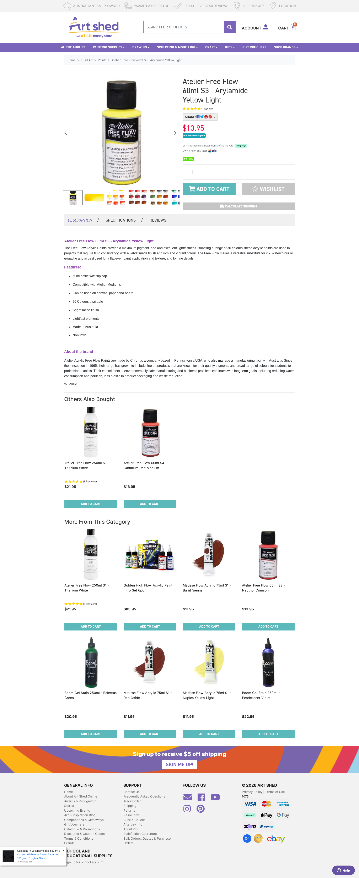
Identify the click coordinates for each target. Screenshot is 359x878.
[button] (219, 108)
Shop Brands (284, 47)
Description (83, 220)
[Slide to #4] (159, 197)
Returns (129, 810)
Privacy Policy (252, 792)
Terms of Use (275, 792)
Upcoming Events (77, 810)
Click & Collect (134, 820)
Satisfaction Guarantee (140, 834)
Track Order (132, 801)
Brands (69, 843)
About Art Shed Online (80, 796)
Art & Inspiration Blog (80, 815)
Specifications (124, 220)
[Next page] (175, 133)
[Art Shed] (94, 27)
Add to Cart (212, 189)
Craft (210, 47)
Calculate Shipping (240, 206)
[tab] (83, 220)
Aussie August (73, 47)
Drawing (139, 47)
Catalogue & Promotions (82, 829)
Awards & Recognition (80, 801)
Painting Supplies (107, 47)
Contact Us (131, 792)
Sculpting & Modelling (176, 47)
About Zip (130, 829)
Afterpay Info (132, 824)
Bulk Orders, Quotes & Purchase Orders (147, 841)
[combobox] (189, 27)
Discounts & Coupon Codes (84, 834)
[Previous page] (66, 133)
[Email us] (189, 798)
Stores (69, 806)
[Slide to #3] (138, 197)
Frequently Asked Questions (144, 796)
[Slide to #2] (116, 197)
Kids (228, 47)
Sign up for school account (83, 862)
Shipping (129, 806)
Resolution (131, 815)
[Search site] (229, 27)
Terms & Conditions (78, 838)
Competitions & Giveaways (84, 820)
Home (68, 792)
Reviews (158, 220)
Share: (191, 117)
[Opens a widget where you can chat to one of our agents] (343, 871)
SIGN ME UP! (179, 764)
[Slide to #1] (73, 197)
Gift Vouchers (254, 47)
